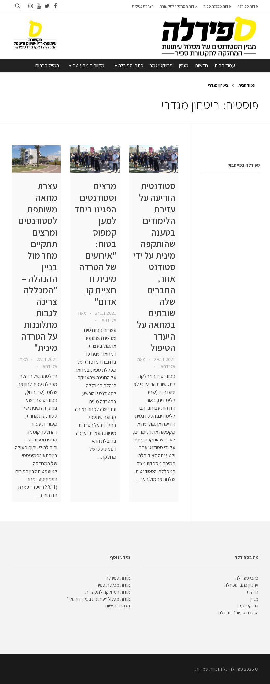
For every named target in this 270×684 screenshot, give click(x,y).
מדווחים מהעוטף (88, 65)
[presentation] (153, 159)
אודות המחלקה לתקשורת (107, 592)
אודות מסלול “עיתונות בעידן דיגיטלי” (98, 599)
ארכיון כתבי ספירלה (241, 585)
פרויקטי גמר (161, 65)
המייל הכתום (47, 65)
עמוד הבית (225, 65)
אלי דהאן (167, 366)
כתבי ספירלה (130, 65)
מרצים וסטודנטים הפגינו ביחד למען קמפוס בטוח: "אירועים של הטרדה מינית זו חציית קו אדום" (95, 244)
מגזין (183, 65)
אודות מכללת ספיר (113, 585)
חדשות (201, 65)
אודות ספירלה (118, 578)
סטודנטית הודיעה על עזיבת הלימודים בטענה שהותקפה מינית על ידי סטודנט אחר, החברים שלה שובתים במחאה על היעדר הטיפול (154, 267)
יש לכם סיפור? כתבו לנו (238, 613)
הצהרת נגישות (117, 606)
